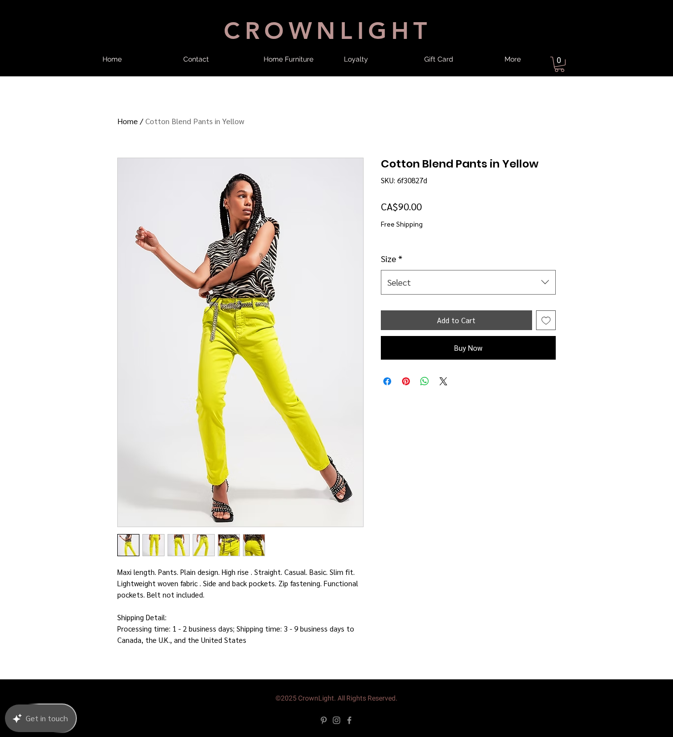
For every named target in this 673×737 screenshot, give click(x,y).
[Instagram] (336, 720)
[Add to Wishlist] (546, 320)
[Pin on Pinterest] (406, 381)
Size (392, 258)
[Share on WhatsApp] (425, 381)
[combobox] (468, 282)
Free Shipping (402, 223)
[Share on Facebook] (387, 381)
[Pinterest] (324, 720)
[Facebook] (349, 720)
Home (127, 121)
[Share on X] (443, 381)
